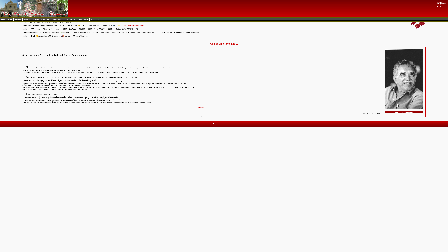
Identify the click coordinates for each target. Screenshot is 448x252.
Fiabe (10, 19)
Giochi (72, 19)
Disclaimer (440, 2)
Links (86, 19)
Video (66, 19)
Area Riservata (441, 5)
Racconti (18, 19)
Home (3, 19)
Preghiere (27, 19)
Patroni (36, 19)
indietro (197, 116)
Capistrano (45, 19)
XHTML (237, 123)
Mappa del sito (441, 3)
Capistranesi (56, 19)
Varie (80, 19)
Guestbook (95, 19)
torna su (204, 116)
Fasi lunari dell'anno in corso (133, 25)
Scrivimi (439, 6)
